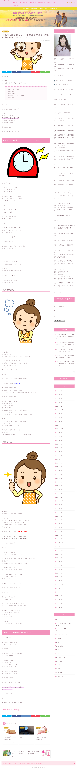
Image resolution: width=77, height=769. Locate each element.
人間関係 (58, 638)
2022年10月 (59, 463)
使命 (57, 642)
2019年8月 (59, 599)
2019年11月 (59, 588)
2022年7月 (59, 470)
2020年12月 (59, 542)
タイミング (10, 709)
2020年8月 (59, 558)
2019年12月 (59, 584)
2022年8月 (59, 467)
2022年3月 (59, 486)
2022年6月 (59, 474)
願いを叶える (5, 31)
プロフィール (24, 2)
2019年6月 (59, 607)
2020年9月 (59, 554)
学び (57, 650)
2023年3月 (59, 451)
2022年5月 (59, 478)
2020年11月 (59, 546)
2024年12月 (59, 406)
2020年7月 (59, 561)
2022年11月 (59, 459)
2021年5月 (59, 524)
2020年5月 (59, 569)
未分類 (58, 665)
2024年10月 (59, 410)
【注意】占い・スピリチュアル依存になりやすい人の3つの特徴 (65, 356)
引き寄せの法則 (60, 657)
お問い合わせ (52, 2)
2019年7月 (59, 603)
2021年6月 (59, 520)
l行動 (5, 709)
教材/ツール (42, 2)
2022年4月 (59, 482)
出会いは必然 (60, 646)
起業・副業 (59, 672)
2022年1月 (59, 493)
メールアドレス (54, 313)
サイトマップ (17, 5)
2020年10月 (59, 550)
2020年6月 (59, 565)
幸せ (57, 653)
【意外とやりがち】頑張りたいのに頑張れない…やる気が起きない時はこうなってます (65, 344)
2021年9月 (59, 508)
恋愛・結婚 (59, 661)
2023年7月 (59, 436)
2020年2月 (59, 580)
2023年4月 (59, 448)
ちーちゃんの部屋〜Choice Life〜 (63, 624)
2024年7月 (59, 413)
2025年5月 (59, 395)
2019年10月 (59, 592)
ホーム (15, 2)
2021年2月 (59, 535)
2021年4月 (59, 527)
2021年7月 (59, 516)
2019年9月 (59, 596)
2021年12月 (59, 497)
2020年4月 (59, 573)
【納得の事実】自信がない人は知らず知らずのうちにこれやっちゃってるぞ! (65, 336)
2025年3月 (59, 398)
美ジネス (58, 669)
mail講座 (33, 2)
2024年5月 (59, 417)
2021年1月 (59, 539)
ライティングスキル (61, 634)
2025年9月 (59, 391)
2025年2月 (59, 402)
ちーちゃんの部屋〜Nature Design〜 (64, 630)
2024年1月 (59, 421)
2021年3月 (59, 531)
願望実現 (16, 709)
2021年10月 (59, 505)
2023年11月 (59, 425)
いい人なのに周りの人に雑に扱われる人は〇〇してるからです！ (65, 350)
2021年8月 (59, 512)
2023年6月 (59, 440)
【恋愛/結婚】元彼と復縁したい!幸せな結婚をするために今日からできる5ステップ (65, 363)
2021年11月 (59, 501)
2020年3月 (59, 577)
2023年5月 (59, 444)
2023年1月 (59, 455)
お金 (57, 619)
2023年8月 (59, 432)
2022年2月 (59, 489)
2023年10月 (59, 429)
